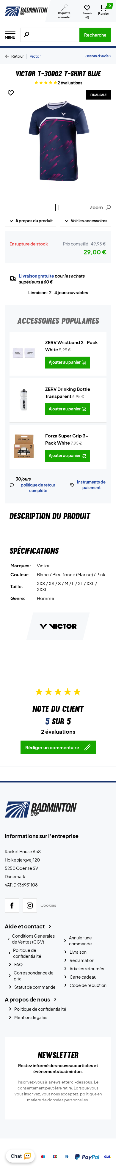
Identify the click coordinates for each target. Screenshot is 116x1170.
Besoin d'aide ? (98, 56)
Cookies (48, 905)
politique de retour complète (38, 488)
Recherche (95, 34)
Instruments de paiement (91, 485)
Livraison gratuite (36, 275)
